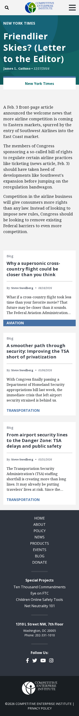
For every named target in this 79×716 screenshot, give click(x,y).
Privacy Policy (40, 708)
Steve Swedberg (22, 288)
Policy (40, 530)
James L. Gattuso (17, 68)
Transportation (23, 410)
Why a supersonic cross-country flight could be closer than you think (33, 268)
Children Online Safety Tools (39, 599)
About (39, 524)
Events (39, 549)
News (39, 537)
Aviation (15, 323)
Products (39, 543)
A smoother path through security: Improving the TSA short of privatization (38, 351)
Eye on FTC (40, 593)
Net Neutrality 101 (39, 605)
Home (39, 518)
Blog (39, 556)
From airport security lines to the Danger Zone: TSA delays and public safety (37, 440)
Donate (39, 562)
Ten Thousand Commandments (39, 587)
